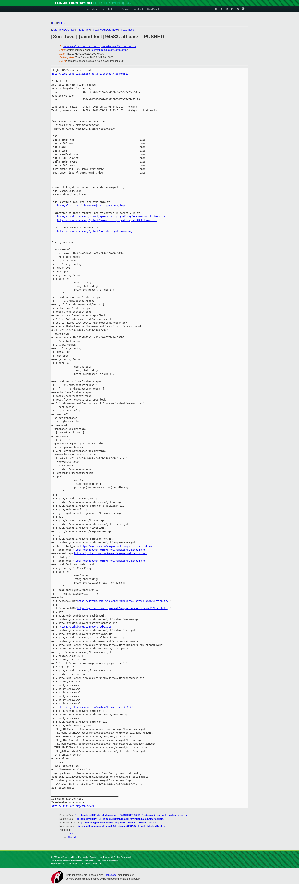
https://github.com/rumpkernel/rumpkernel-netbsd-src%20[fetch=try (122, 601)
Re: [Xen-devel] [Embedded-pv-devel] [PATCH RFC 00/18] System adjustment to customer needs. (131, 815)
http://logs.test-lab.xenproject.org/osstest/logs (91, 205)
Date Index (112, 29)
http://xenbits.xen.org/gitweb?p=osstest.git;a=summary (95, 231)
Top (54, 23)
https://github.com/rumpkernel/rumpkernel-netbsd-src (116, 546)
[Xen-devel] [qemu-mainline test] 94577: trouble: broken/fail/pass (118, 822)
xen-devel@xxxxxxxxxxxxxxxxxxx (81, 46)
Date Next (69, 29)
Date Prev (57, 29)
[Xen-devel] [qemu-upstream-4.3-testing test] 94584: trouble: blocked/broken (121, 826)
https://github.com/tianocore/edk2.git (85, 626)
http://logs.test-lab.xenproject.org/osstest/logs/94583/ (90, 73)
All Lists (62, 23)
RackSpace (110, 875)
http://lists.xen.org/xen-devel (72, 806)
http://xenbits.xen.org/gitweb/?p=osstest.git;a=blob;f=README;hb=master (107, 220)
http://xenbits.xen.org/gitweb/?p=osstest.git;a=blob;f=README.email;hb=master (111, 216)
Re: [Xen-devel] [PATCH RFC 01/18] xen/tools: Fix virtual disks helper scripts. (119, 818)
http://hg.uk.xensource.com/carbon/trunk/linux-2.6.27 (96, 707)
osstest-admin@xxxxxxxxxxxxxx (118, 46)
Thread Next (98, 29)
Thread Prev (83, 29)
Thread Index (126, 29)
